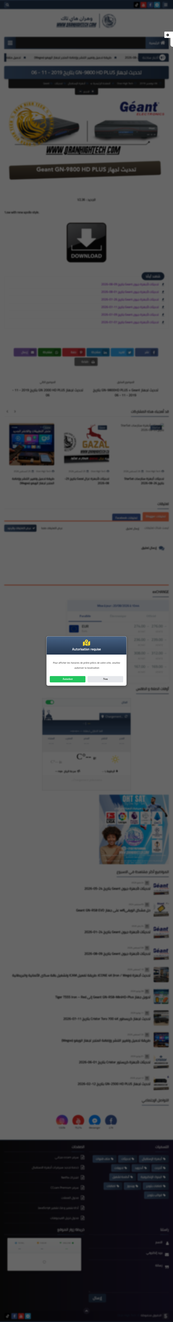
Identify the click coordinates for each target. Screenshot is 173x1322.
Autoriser (67, 679)
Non (105, 679)
